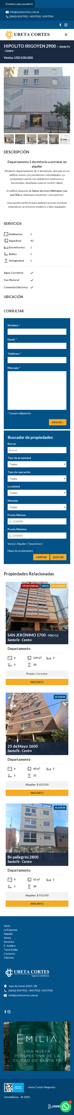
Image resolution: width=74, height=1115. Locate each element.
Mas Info (37, 682)
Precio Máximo (17, 529)
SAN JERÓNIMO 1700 (33, 635)
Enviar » (58, 422)
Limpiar (41, 557)
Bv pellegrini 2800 (23, 857)
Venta (11, 543)
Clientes (9, 957)
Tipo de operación (19, 472)
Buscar (12, 443)
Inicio (7, 925)
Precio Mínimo (17, 515)
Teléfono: (14, 353)
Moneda (13, 500)
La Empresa (10, 929)
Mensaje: (14, 367)
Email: (12, 339)
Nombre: (14, 325)
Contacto (9, 953)
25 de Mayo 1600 (23, 746)
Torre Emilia (11, 949)
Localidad (14, 486)
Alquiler (22, 543)
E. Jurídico (10, 945)
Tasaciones (35, 543)
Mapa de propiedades (20, 550)
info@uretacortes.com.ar (24, 11)
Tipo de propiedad (19, 457)
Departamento (19, 648)
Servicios (9, 941)
